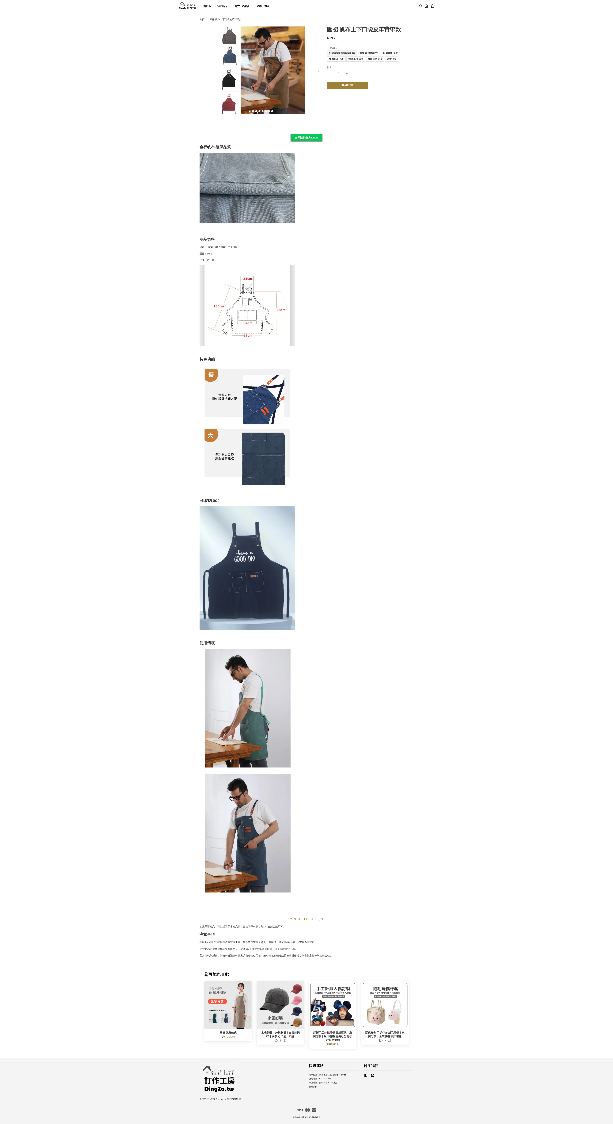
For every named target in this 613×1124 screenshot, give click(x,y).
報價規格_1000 (390, 53)
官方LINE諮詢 (242, 6)
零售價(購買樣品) (369, 53)
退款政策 (316, 1117)
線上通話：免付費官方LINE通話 (323, 1082)
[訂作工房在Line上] (372, 1077)
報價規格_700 (336, 58)
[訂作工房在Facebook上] (366, 1077)
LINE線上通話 (262, 6)
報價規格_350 (375, 58)
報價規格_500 (355, 58)
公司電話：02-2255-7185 (320, 1078)
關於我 (207, 6)
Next (318, 71)
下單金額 (332, 48)
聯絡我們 (313, 1086)
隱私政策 (306, 1117)
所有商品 (222, 6)
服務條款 (297, 1117)
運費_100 (391, 58)
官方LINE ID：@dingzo (306, 918)
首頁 (202, 19)
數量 (329, 67)
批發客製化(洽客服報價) (342, 53)
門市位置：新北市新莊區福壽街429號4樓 (327, 1074)
